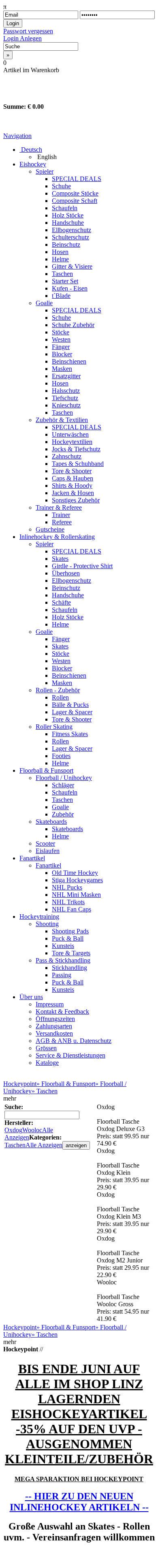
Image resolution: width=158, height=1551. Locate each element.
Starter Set (65, 281)
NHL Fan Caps (71, 909)
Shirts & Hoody (72, 485)
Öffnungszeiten (55, 1018)
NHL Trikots (68, 901)
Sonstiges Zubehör (76, 500)
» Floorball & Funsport (65, 1083)
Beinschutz (66, 244)
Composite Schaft (74, 200)
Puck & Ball (67, 938)
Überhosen (66, 573)
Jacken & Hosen (73, 492)
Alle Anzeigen (28, 1134)
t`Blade (61, 295)
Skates (60, 558)
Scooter (45, 843)
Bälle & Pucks (70, 704)
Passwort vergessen (28, 31)
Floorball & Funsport (46, 770)
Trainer (61, 514)
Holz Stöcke (67, 215)
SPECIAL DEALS (76, 178)
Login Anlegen (22, 38)
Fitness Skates (70, 733)
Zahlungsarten (54, 1026)
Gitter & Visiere (72, 266)
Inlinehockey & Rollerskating (57, 536)
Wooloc (32, 1130)
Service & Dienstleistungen (70, 1055)
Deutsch (30, 149)
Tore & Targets (71, 953)
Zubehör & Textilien (62, 419)
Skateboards (51, 821)
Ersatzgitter (66, 376)
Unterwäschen (70, 434)
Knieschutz (66, 405)
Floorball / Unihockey (64, 777)
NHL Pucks (67, 887)
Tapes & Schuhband (78, 463)
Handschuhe (68, 222)
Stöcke (60, 332)
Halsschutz (66, 390)
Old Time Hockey (75, 872)
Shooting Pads (70, 931)
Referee (62, 522)
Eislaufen (48, 850)
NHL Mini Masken (76, 894)
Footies (61, 755)
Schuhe (61, 186)
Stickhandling (69, 967)
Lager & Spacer (72, 712)
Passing (61, 975)
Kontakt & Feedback (62, 1011)
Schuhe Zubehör (73, 324)
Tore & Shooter (72, 470)
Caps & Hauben (72, 478)
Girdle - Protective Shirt (82, 565)
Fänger (61, 346)
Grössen (46, 1048)
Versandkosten (54, 1033)
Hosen (60, 251)
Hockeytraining (39, 916)
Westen (61, 339)
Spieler (44, 171)
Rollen (60, 697)
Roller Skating (54, 726)
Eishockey (32, 164)
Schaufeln (64, 208)
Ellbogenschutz (71, 229)
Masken (62, 368)
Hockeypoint (19, 1083)
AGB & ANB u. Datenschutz (73, 1040)
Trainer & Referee (59, 507)
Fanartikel (32, 858)
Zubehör (63, 814)
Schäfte (61, 602)
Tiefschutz (65, 397)
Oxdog (13, 1130)
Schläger (63, 785)
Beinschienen (69, 361)
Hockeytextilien (72, 441)
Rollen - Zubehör (58, 690)
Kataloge (47, 1062)
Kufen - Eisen (70, 288)
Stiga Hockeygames (77, 880)
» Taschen (45, 1091)
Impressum (50, 1004)
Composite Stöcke (75, 193)
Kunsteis (63, 945)
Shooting (47, 923)
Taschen (62, 273)
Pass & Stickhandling (63, 960)
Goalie (44, 302)
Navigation (17, 135)
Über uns (31, 996)
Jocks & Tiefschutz (76, 449)
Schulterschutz (70, 237)
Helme (60, 259)
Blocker (62, 354)
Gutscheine (50, 529)
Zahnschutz (66, 456)
